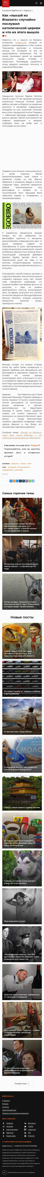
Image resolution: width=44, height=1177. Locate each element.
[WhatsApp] (30, 481)
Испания (12, 467)
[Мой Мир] (17, 481)
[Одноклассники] (14, 481)
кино (23, 464)
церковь (19, 470)
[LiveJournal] (23, 481)
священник (7, 470)
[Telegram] (33, 481)
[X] (20, 481)
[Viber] (26, 481)
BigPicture (17, 10)
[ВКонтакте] (11, 481)
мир (29, 464)
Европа (27, 10)
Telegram (34, 445)
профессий (20, 43)
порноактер (23, 467)
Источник (5, 474)
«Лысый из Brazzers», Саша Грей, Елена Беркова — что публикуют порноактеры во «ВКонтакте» (22, 435)
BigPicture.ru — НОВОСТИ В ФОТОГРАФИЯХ (19, 1146)
